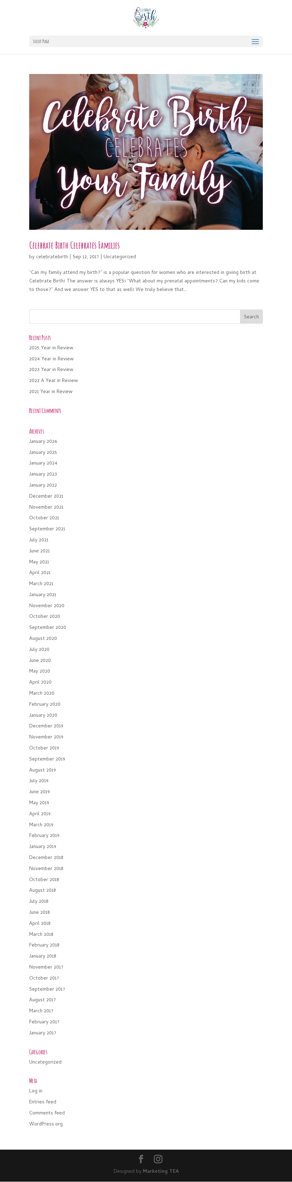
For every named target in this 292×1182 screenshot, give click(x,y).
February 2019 (44, 836)
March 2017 (41, 1011)
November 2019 (46, 737)
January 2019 (42, 847)
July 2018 (38, 902)
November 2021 (46, 508)
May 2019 (39, 803)
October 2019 (44, 748)
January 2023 (43, 475)
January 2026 (43, 442)
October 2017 (44, 979)
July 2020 (39, 650)
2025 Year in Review (51, 348)
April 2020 (40, 683)
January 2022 (43, 486)
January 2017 (42, 1033)
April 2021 (40, 573)
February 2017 (44, 1022)
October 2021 (44, 518)
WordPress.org (46, 1124)
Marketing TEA (161, 1172)
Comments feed (47, 1113)
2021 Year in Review (51, 392)
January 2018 (42, 957)
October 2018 (44, 880)
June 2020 (40, 661)
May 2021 (39, 562)
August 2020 (43, 639)
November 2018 (46, 869)
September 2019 (47, 760)
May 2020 (39, 672)
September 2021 (47, 529)
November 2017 (46, 968)
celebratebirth (52, 257)
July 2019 (38, 781)
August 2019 (42, 771)
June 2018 (39, 913)
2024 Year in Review (51, 359)
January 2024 (43, 464)
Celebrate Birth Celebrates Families (74, 245)
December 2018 (46, 858)
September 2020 (47, 628)
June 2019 (39, 792)
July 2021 (38, 540)
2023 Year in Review (51, 370)
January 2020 (43, 716)
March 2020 (41, 694)
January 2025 (43, 453)
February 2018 (44, 946)
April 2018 (40, 924)
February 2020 (45, 705)
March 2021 (41, 584)
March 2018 (41, 935)
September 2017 (47, 990)
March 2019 (41, 825)
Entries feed (42, 1102)
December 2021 (46, 497)
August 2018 (42, 891)
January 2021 (42, 595)
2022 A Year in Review (53, 381)
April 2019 (40, 814)
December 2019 (46, 726)
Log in (35, 1091)
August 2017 (42, 1000)
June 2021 (39, 551)
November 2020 (46, 606)
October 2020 (44, 617)
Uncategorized (120, 257)
